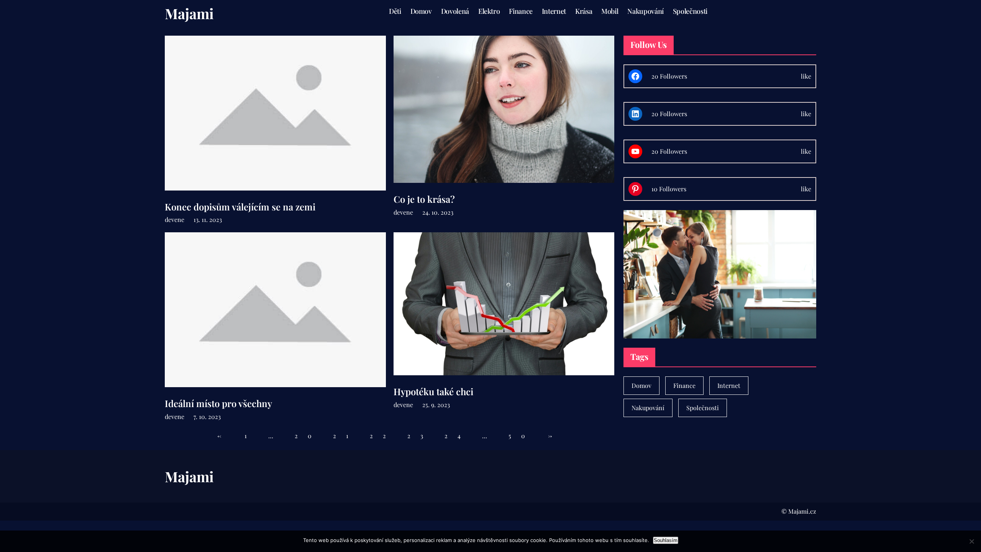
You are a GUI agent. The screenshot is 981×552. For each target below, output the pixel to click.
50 (522, 436)
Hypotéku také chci (433, 392)
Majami (189, 13)
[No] (971, 541)
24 (458, 436)
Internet (728, 385)
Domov (641, 385)
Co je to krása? (424, 199)
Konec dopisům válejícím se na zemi (240, 207)
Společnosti (702, 408)
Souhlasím (666, 540)
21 (345, 436)
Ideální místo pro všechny (218, 403)
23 (420, 436)
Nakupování (648, 408)
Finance (684, 385)
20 (308, 436)
